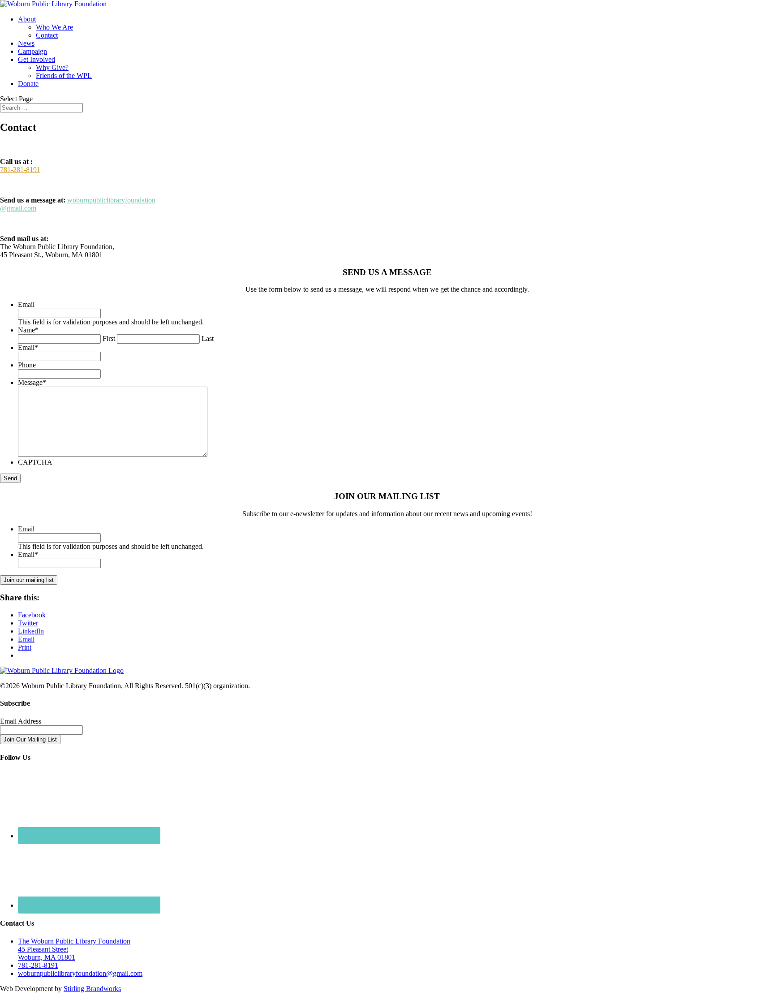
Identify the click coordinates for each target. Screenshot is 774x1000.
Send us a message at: (32, 200)
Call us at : (16, 161)
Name (28, 330)
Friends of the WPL (64, 75)
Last (208, 338)
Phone (27, 365)
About (27, 19)
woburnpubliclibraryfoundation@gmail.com (80, 973)
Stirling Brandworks (92, 988)
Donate (28, 83)
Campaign (32, 51)
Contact (47, 35)
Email (26, 304)
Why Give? (52, 67)
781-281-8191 (20, 169)
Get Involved (36, 59)
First (109, 338)
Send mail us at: (24, 238)
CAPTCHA (35, 462)
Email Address (20, 721)
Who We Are (54, 27)
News (26, 43)
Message (32, 382)
